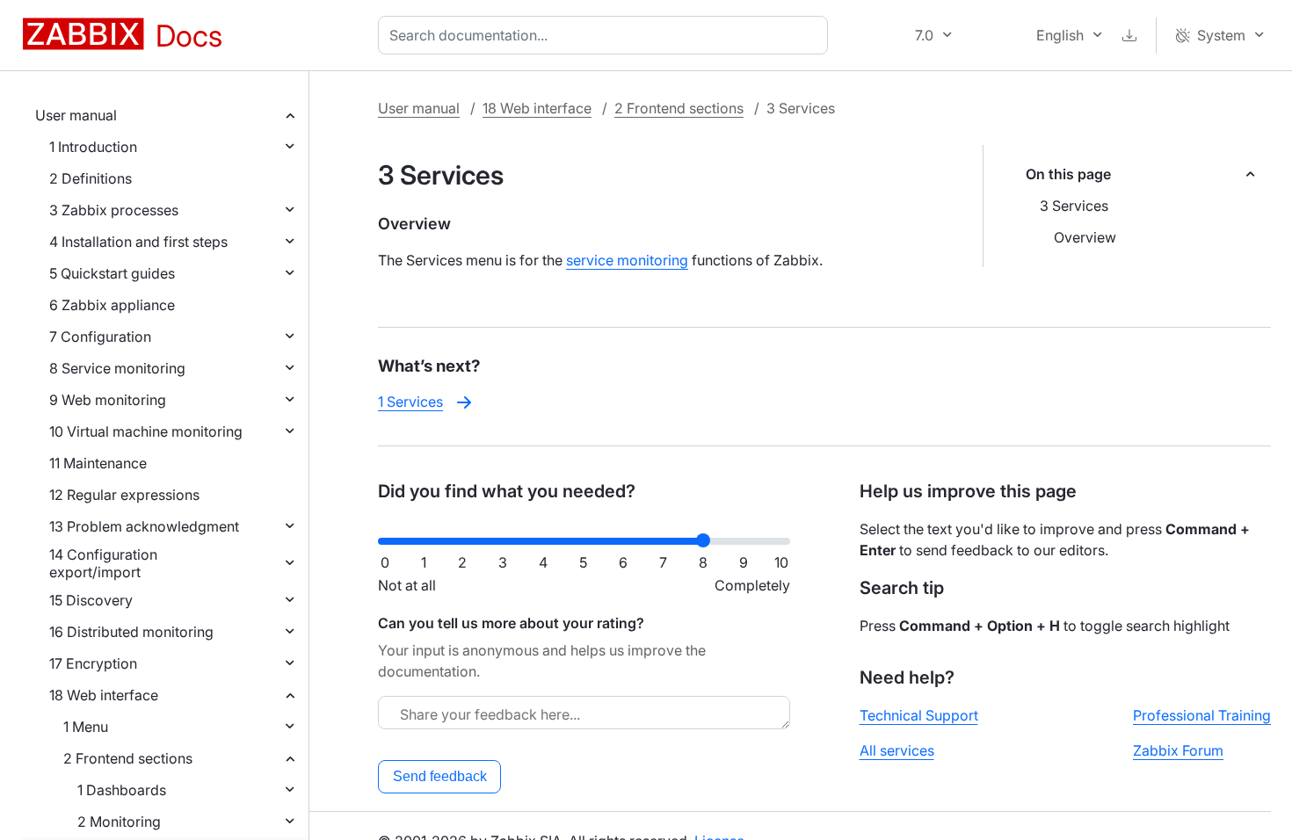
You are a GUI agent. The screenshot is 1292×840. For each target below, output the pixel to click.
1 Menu (85, 726)
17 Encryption (93, 663)
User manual (76, 115)
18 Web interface (103, 695)
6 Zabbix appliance (112, 305)
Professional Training (1202, 715)
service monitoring (627, 260)
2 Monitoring (119, 821)
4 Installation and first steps (138, 241)
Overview (1085, 237)
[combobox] (606, 35)
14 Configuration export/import (103, 563)
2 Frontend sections (127, 758)
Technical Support (919, 715)
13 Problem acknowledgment (144, 526)
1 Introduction (93, 147)
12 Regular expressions (124, 494)
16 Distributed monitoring (131, 632)
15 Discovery (91, 600)
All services (897, 750)
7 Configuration (100, 336)
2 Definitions (90, 178)
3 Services (1074, 205)
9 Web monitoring (107, 400)
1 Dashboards (121, 790)
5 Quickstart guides (112, 273)
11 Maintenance (98, 463)
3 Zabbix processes (113, 210)
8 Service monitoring (117, 368)
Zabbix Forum (1178, 750)
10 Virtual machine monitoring (146, 431)
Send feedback (440, 776)
